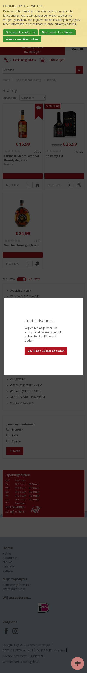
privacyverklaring (65, 24)
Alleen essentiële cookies (22, 39)
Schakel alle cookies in (20, 32)
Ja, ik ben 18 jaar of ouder (46, 350)
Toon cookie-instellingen (57, 32)
